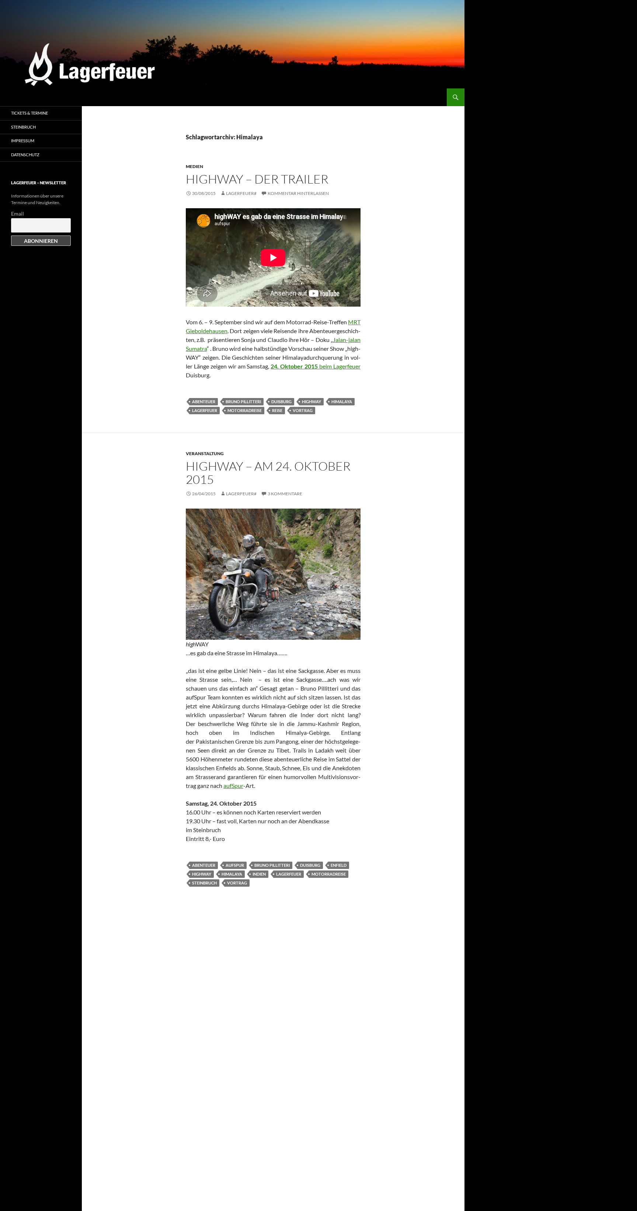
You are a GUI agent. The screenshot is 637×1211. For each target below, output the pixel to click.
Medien (194, 166)
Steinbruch (204, 882)
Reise (277, 410)
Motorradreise (244, 410)
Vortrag (303, 410)
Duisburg (281, 401)
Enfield (339, 865)
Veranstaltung (205, 453)
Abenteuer (203, 401)
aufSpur (233, 785)
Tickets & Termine (29, 113)
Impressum (22, 140)
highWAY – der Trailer (257, 178)
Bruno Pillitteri (243, 401)
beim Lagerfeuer (316, 366)
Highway (311, 401)
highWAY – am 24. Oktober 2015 (268, 472)
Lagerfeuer (204, 410)
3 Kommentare (285, 493)
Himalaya (341, 401)
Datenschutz (25, 154)
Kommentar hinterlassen (298, 193)
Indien (259, 874)
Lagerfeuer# (241, 193)
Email (17, 213)
